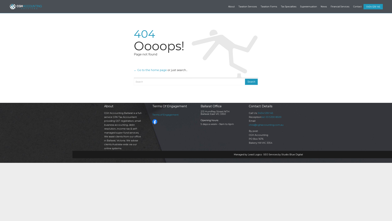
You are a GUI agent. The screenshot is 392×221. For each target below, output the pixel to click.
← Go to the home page (150, 70)
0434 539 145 (373, 6)
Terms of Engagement (165, 114)
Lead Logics (255, 154)
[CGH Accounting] (26, 6)
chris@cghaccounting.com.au (266, 124)
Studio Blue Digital (292, 154)
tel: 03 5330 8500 (271, 117)
